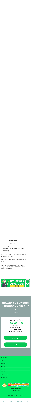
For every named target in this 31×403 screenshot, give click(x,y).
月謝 (2, 360)
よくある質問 (4, 369)
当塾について (4, 357)
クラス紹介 (3, 363)
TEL (27, 401)
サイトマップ (4, 377)
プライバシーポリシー (6, 374)
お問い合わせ (4, 372)
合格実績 (3, 366)
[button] (15, 338)
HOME (11, 401)
